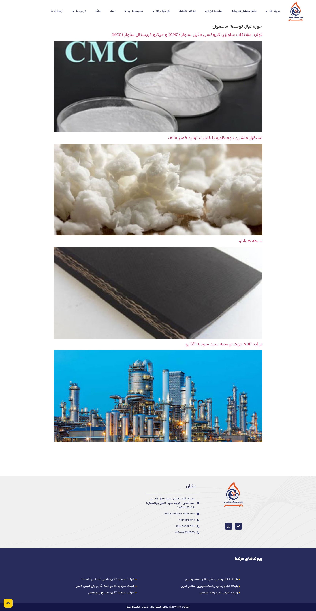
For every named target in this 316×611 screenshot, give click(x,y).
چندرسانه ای (135, 11)
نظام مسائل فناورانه (244, 11)
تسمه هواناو (250, 241)
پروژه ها (275, 11)
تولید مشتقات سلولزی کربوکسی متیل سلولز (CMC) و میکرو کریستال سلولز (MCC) (187, 35)
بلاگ (98, 11)
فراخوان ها (163, 11)
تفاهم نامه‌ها (187, 11)
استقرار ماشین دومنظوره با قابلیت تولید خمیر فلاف (215, 138)
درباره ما (81, 11)
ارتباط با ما (57, 11)
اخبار (112, 11)
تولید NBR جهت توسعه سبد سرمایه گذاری (223, 344)
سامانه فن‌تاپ (213, 11)
